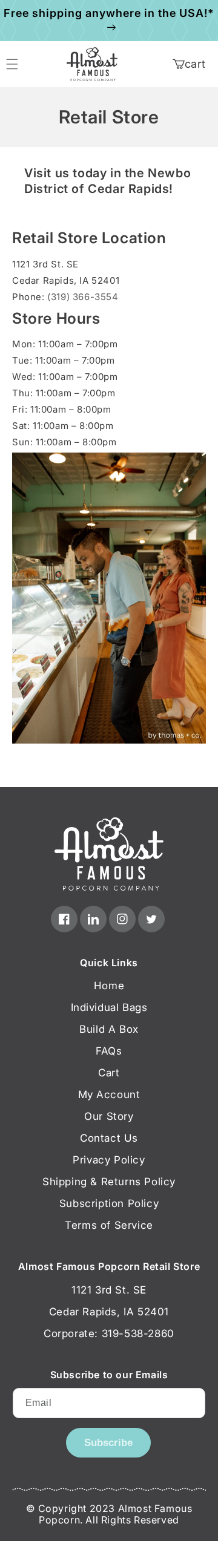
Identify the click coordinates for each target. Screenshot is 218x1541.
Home (109, 986)
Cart (108, 1073)
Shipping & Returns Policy (109, 1182)
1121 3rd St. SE (109, 1290)
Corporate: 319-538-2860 (109, 1333)
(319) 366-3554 (82, 297)
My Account (109, 1094)
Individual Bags (109, 1007)
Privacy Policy (109, 1160)
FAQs (109, 1051)
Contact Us (109, 1138)
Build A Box (109, 1029)
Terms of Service (109, 1225)
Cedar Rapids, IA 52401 (109, 1312)
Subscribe (108, 1442)
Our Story (108, 1116)
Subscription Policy (109, 1203)
